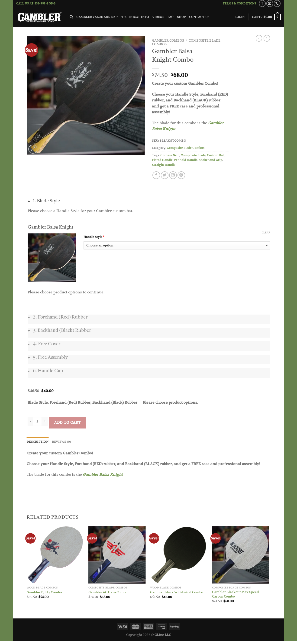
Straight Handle (163, 165)
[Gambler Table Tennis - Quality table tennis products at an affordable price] (39, 17)
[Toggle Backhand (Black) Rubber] (149, 335)
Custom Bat (215, 155)
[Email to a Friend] (173, 175)
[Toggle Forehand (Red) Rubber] (149, 322)
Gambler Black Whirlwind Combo (176, 592)
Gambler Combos (168, 40)
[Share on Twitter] (164, 175)
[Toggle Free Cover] (149, 348)
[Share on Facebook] (156, 175)
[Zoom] (32, 149)
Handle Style (113, 237)
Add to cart (67, 422)
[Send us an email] (269, 3)
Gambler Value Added (95, 17)
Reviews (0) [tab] (61, 442)
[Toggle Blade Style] (149, 205)
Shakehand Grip (210, 160)
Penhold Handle (185, 160)
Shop (181, 17)
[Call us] (277, 3)
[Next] (268, 572)
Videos (158, 17)
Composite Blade (193, 155)
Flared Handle (162, 160)
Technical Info (135, 17)
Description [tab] (38, 442)
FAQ (171, 17)
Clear (266, 232)
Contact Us (199, 17)
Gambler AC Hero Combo (107, 592)
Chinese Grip (169, 155)
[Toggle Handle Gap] (149, 375)
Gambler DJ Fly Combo (44, 592)
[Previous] (26, 572)
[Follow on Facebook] (262, 3)
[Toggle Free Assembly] (149, 362)
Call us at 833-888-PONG (36, 3)
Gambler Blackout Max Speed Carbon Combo (235, 594)
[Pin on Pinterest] (181, 175)
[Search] (71, 17)
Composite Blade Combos (185, 148)
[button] (52, 257)
